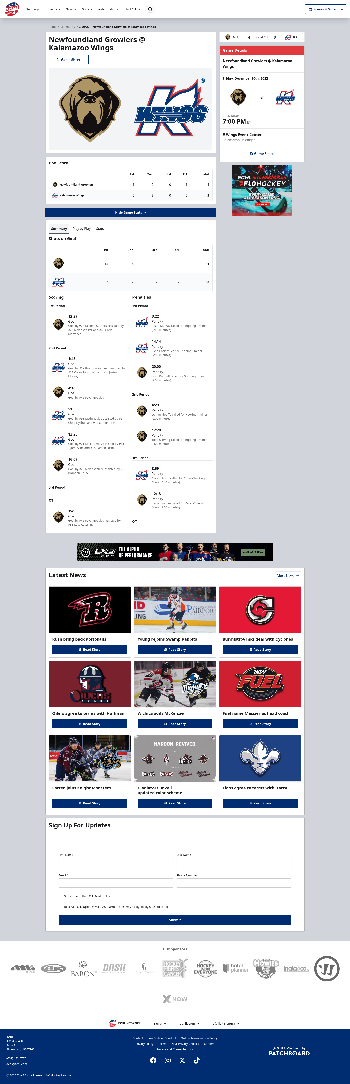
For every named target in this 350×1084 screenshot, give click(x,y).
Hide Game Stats (128, 212)
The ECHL (130, 9)
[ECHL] (12, 9)
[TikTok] (197, 1060)
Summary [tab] (59, 228)
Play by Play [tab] (82, 228)
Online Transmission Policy (199, 1038)
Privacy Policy (144, 1044)
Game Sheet (70, 59)
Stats (85, 9)
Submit (175, 920)
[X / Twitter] (182, 1060)
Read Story (91, 649)
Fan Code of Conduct (162, 1038)
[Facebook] (153, 1060)
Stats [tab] (100, 228)
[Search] (150, 9)
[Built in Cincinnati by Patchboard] (289, 1051)
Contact (138, 1038)
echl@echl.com (16, 1064)
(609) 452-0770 (16, 1058)
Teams (52, 9)
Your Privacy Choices (185, 1044)
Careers (209, 1044)
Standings (32, 9)
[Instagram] (167, 1060)
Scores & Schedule (328, 9)
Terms (162, 1044)
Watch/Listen (106, 9)
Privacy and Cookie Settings (175, 1049)
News (69, 9)
